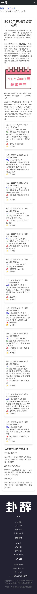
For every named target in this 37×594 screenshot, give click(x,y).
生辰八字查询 (18, 533)
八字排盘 (18, 522)
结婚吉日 (18, 547)
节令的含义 (18, 572)
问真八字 (18, 529)
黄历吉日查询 (18, 555)
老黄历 (18, 543)
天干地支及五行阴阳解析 (18, 576)
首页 (2, 8)
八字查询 (18, 526)
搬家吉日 (18, 551)
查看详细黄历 (14, 127)
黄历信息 (11, 8)
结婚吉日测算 (18, 565)
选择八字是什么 (18, 568)
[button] (34, 2)
